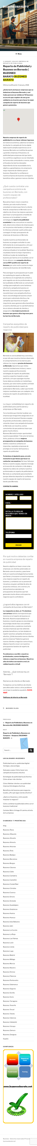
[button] (18, 119)
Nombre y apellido (15, 494)
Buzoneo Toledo (9, 1014)
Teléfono (10, 532)
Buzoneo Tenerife (9, 1005)
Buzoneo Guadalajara (10, 905)
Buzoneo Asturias (9, 846)
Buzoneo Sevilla (9, 993)
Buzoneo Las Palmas (10, 938)
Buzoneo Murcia (9, 963)
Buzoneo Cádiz (8, 872)
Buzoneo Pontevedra (10, 980)
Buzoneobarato (16, 6)
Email (9, 503)
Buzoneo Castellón (10, 880)
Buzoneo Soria (8, 997)
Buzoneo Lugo (8, 951)
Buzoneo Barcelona (10, 859)
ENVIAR (18, 545)
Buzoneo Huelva (9, 913)
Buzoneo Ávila (8, 851)
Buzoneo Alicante (9, 838)
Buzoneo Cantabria (10, 876)
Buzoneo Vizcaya (9, 1026)
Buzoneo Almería (9, 842)
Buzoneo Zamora (9, 1030)
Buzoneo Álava (12, 708)
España (5, 1039)
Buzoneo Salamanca (10, 984)
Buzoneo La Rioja (9, 934)
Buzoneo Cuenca (9, 892)
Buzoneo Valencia (9, 1018)
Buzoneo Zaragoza (9, 1035)
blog (4, 826)
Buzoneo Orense (9, 972)
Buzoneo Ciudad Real (10, 884)
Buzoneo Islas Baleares (11, 922)
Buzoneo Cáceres (9, 867)
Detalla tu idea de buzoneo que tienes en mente (16, 514)
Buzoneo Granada (9, 901)
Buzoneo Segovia (9, 989)
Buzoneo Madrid (9, 955)
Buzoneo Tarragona (10, 1001)
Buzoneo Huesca (9, 917)
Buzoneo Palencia (9, 976)
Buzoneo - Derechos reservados (13, 1139)
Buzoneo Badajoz (9, 855)
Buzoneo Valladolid (10, 1022)
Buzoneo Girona (9, 897)
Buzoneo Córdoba (9, 888)
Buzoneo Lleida (8, 947)
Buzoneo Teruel (8, 1009)
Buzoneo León (8, 943)
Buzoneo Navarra (9, 968)
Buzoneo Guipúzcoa (10, 909)
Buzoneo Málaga (9, 959)
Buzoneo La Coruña (10, 930)
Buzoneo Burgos (9, 863)
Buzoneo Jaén (8, 926)
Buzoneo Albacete (9, 834)
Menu (20, 54)
